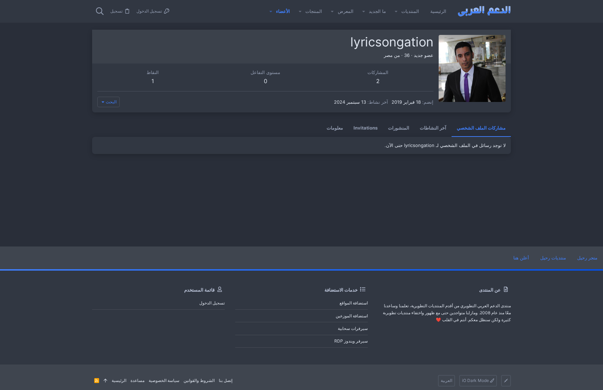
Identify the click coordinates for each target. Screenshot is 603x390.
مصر (388, 55)
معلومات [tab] (335, 128)
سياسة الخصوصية (164, 380)
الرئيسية (119, 380)
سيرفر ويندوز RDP (351, 341)
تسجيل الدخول (212, 303)
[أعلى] (105, 381)
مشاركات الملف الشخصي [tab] (481, 128)
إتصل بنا (225, 380)
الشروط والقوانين (199, 380)
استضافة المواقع (354, 303)
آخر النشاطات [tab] (433, 128)
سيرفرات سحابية (353, 328)
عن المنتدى (490, 290)
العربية (446, 380)
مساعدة (137, 380)
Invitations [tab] (365, 128)
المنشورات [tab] (398, 128)
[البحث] (99, 11)
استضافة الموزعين (352, 315)
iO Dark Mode (476, 380)
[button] (396, 11)
